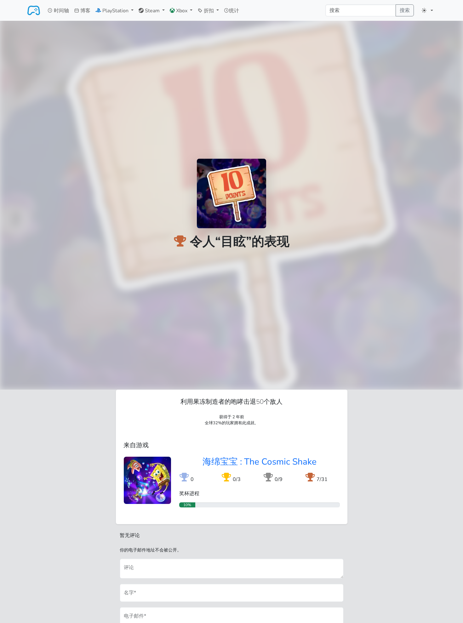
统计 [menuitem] (234, 10)
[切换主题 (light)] (427, 10)
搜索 (405, 10)
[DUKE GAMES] (33, 10)
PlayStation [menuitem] (115, 10)
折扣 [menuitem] (209, 10)
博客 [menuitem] (84, 10)
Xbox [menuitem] (182, 10)
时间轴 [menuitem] (61, 10)
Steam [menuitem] (152, 10)
